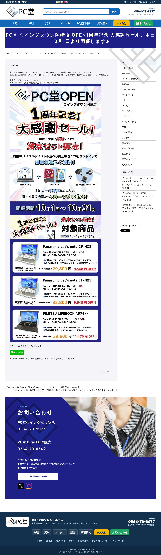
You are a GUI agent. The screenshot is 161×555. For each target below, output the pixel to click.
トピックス (28, 53)
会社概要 (133, 2)
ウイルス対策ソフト (131, 78)
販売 (72, 532)
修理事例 (126, 143)
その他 (125, 105)
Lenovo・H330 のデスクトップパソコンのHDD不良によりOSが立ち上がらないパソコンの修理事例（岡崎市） (65, 390)
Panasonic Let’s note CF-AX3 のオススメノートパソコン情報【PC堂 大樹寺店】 (44, 387)
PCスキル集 (143, 2)
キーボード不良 (129, 89)
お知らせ (126, 84)
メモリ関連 (127, 132)
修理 (36, 532)
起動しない (127, 164)
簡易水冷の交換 (129, 159)
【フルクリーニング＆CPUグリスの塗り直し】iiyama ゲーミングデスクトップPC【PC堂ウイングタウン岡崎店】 (138, 183)
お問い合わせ (119, 532)
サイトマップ (118, 541)
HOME (7, 53)
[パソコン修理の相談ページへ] (48, 2)
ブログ (152, 2)
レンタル (126, 137)
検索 (114, 11)
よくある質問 (83, 541)
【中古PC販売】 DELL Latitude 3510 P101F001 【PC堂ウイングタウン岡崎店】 (137, 208)
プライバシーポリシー (100, 541)
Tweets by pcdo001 (129, 225)
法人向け (102, 532)
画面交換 (126, 153)
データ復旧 (127, 111)
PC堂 (126, 2)
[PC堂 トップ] (20, 11)
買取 (46, 532)
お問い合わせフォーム (38, 476)
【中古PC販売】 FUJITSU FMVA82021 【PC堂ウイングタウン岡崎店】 (137, 196)
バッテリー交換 (129, 121)
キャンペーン (128, 95)
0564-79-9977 (144, 11)
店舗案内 (86, 532)
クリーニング (128, 100)
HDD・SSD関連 (129, 68)
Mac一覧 (126, 73)
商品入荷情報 (128, 148)
